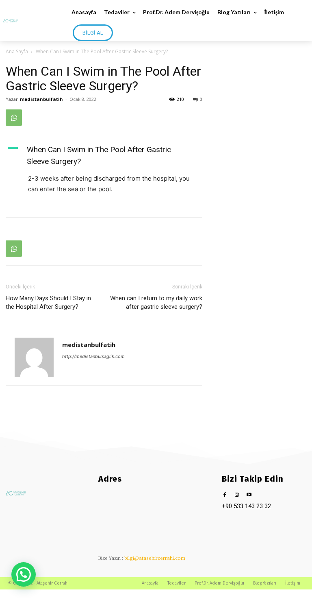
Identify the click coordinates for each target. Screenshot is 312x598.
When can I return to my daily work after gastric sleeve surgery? (156, 302)
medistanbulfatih (41, 99)
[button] (23, 574)
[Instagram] (237, 495)
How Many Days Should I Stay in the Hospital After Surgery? (48, 302)
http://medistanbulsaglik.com (93, 356)
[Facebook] (225, 495)
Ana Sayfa (17, 51)
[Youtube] (249, 495)
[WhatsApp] (14, 117)
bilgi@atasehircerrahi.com (154, 558)
